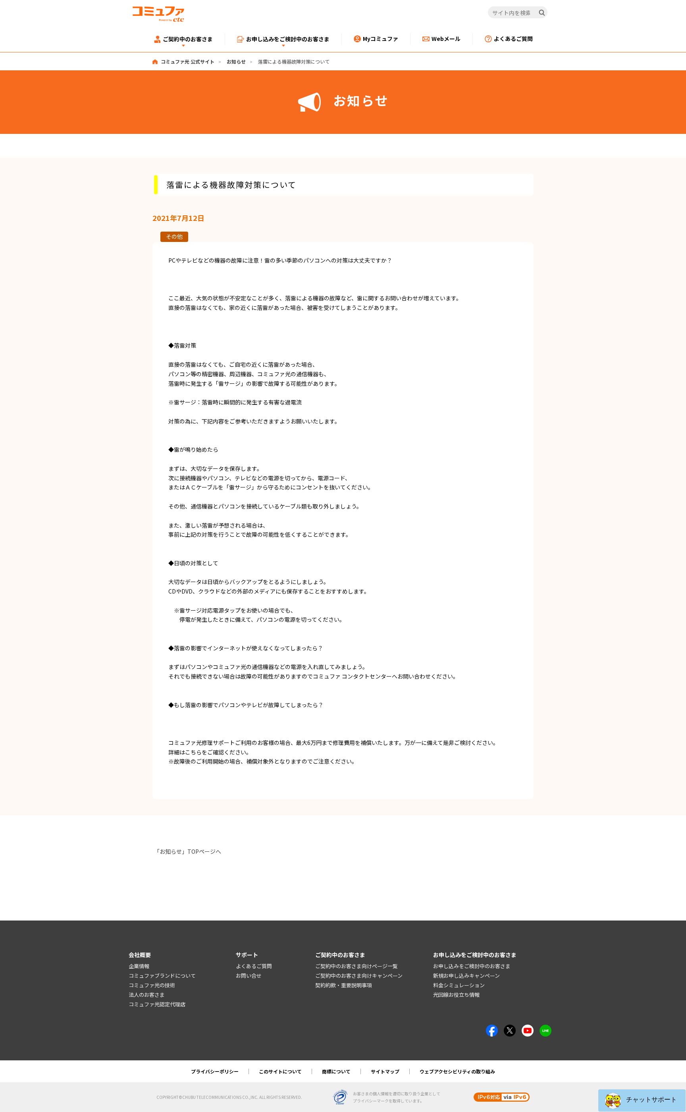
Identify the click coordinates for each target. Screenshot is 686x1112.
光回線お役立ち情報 (456, 994)
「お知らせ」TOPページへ (187, 851)
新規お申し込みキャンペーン (466, 975)
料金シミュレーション (459, 985)
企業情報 (139, 966)
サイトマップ (385, 1071)
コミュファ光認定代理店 (157, 1004)
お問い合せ (249, 975)
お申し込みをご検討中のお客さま (472, 966)
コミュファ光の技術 (152, 985)
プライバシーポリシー (215, 1071)
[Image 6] (545, 1029)
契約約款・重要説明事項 (343, 985)
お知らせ (236, 61)
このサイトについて (280, 1071)
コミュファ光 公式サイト (187, 61)
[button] (642, 1100)
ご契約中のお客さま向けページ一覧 (356, 966)
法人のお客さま (147, 994)
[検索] (542, 13)
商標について (336, 1071)
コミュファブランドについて (162, 975)
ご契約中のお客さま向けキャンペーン (359, 975)
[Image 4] (528, 1029)
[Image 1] (492, 1029)
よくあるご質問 (254, 966)
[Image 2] (510, 1029)
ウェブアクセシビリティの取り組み (457, 1071)
